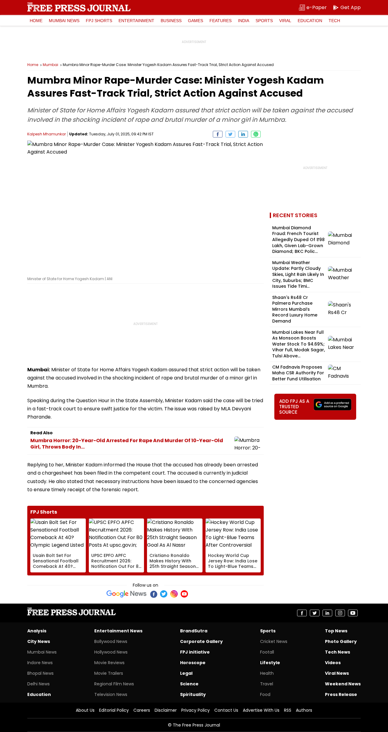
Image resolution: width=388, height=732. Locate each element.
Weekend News (343, 684)
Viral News (337, 673)
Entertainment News (118, 631)
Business (171, 20)
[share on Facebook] (217, 134)
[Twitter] (163, 594)
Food (265, 694)
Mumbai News (64, 20)
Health (267, 673)
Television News (110, 694)
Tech (334, 20)
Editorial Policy (114, 710)
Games (195, 20)
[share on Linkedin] (243, 134)
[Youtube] (184, 594)
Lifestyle (270, 663)
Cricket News (273, 641)
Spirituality (193, 694)
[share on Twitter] (230, 134)
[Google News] (126, 594)
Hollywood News (111, 652)
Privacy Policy (195, 710)
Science (189, 684)
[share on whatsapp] (256, 134)
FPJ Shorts (99, 20)
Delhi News (38, 684)
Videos (333, 663)
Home (36, 20)
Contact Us (226, 710)
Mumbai (50, 64)
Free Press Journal (79, 7)
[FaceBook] (153, 594)
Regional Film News (114, 684)
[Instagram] (174, 594)
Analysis (36, 631)
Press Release (341, 694)
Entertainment (136, 20)
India (243, 20)
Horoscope (193, 663)
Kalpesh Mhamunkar (46, 134)
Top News (336, 631)
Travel (266, 684)
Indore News (40, 663)
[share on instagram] (340, 613)
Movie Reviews (109, 663)
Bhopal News (40, 673)
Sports (264, 20)
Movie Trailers (108, 673)
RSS (287, 710)
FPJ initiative (195, 652)
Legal (186, 673)
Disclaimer (166, 710)
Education (310, 20)
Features (220, 20)
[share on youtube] (353, 613)
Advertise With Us (261, 710)
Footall (267, 652)
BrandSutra (193, 631)
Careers (141, 710)
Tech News (337, 652)
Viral (285, 20)
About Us (85, 710)
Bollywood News (110, 641)
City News (38, 641)
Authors (304, 710)
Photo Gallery (341, 641)
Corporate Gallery (201, 641)
